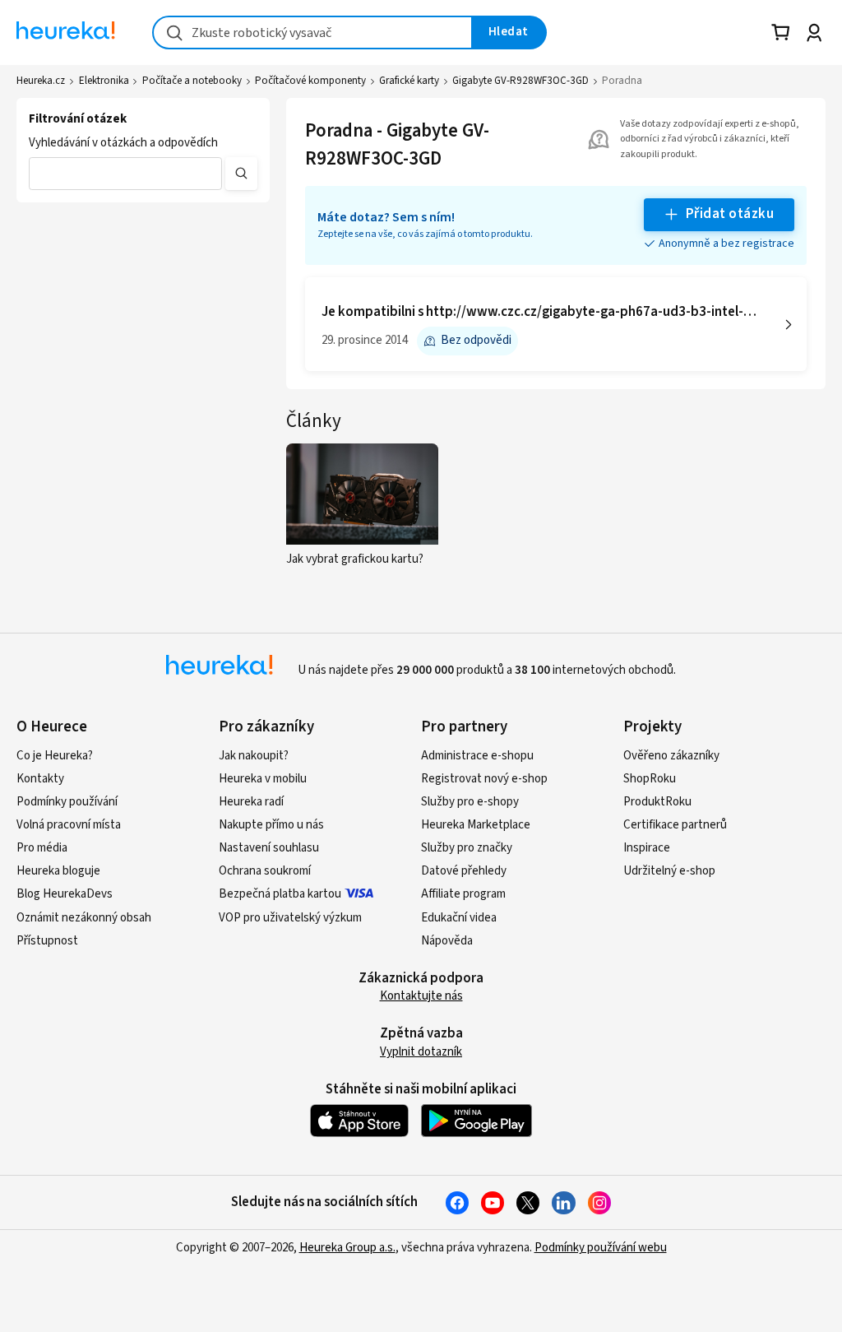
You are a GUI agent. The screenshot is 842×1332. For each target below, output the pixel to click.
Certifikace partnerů (675, 824)
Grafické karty (409, 80)
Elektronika (104, 80)
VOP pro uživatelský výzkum (290, 917)
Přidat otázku (730, 214)
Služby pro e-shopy (470, 801)
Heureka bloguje (58, 870)
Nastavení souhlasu (269, 847)
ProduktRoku (657, 801)
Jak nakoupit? (254, 755)
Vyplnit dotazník (421, 1051)
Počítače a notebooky (192, 80)
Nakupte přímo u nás (271, 824)
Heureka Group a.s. (347, 1247)
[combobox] (312, 32)
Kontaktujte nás (421, 996)
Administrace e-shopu (477, 755)
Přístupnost (47, 940)
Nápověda (447, 940)
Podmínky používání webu (600, 1247)
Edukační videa (459, 917)
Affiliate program (463, 894)
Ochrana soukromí (265, 870)
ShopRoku (649, 778)
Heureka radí (251, 801)
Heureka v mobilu (263, 778)
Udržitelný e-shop (669, 870)
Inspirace (646, 847)
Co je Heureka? (54, 755)
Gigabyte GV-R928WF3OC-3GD (520, 80)
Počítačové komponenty (310, 80)
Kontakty (40, 778)
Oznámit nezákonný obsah (83, 917)
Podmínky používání (67, 801)
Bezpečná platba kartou (280, 894)
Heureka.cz (40, 80)
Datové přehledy (464, 870)
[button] (125, 173)
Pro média (41, 847)
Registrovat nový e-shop (484, 778)
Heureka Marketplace (475, 824)
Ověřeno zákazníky (671, 755)
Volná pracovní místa (68, 824)
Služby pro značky (466, 847)
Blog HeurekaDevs (64, 894)
